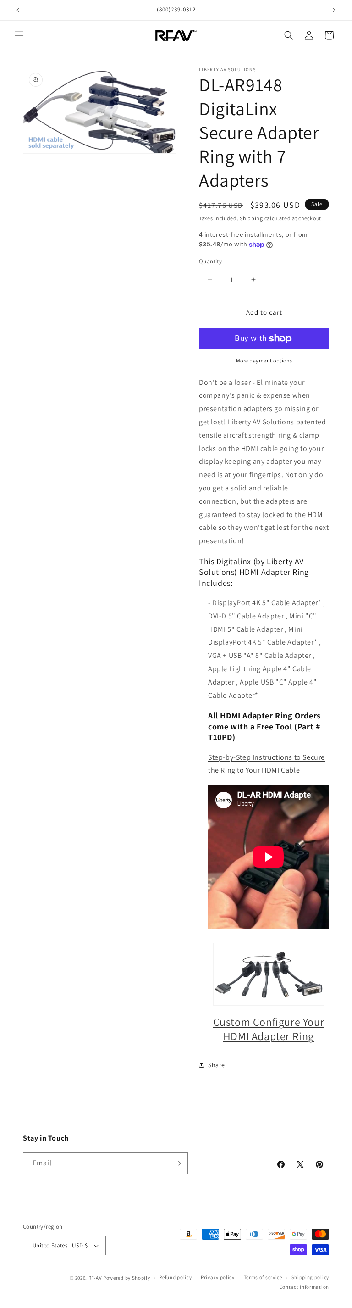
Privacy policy (218, 1277)
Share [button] (216, 1065)
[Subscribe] (177, 1163)
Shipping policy (311, 1277)
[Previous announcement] (18, 10)
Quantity (210, 261)
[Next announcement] (334, 10)
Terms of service (263, 1277)
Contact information (304, 1287)
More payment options (264, 360)
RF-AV (95, 1278)
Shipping (251, 218)
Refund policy (175, 1277)
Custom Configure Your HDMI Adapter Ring (268, 1028)
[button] (19, 35)
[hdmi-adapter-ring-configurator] (268, 974)
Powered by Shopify (126, 1278)
